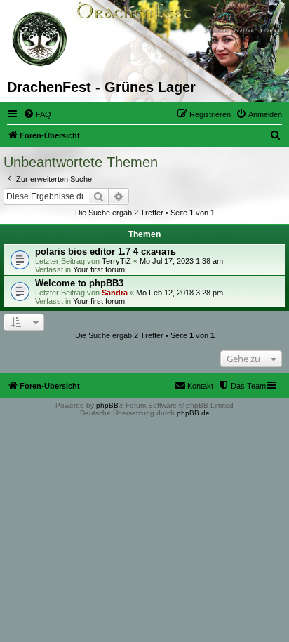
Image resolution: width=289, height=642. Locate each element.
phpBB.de (193, 413)
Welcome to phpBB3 (79, 283)
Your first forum (99, 269)
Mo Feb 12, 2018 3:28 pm (179, 292)
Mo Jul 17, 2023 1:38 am (181, 261)
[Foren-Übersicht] (40, 39)
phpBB (107, 405)
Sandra (115, 292)
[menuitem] (37, 114)
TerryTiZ (116, 261)
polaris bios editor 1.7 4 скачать (105, 251)
